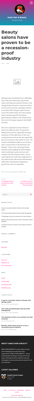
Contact (17, 392)
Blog (8, 63)
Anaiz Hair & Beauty (17, 17)
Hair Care (4, 260)
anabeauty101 (14, 172)
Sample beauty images (15, 375)
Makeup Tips (22, 172)
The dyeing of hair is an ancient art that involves (7, 183)
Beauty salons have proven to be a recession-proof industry (17, 220)
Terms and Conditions (17, 395)
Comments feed (6, 284)
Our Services (12, 390)
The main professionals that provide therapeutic (16, 213)
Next (31, 179)
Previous (3, 179)
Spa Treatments (6, 265)
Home (3, 63)
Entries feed (5, 281)
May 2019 (4, 247)
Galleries (27, 390)
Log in (3, 278)
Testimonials (20, 390)
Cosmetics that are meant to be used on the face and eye (26, 183)
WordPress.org (6, 288)
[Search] (30, 194)
